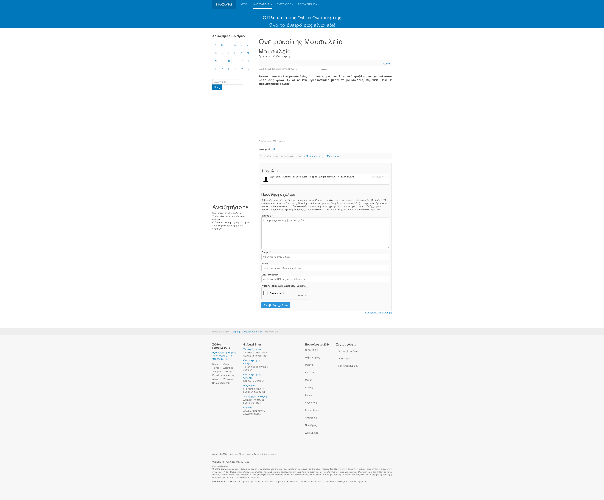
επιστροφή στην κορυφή (378, 312)
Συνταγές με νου (252, 349)
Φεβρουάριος (312, 357)
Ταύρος (216, 367)
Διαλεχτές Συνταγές (255, 396)
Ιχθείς (226, 382)
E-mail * (266, 263)
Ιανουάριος (311, 349)
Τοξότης (227, 371)
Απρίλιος (310, 372)
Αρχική (244, 4)
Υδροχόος (228, 379)
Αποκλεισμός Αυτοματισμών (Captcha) (284, 285)
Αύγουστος (311, 402)
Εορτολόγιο (284, 4)
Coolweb (247, 407)
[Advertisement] (325, 114)
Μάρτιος (310, 364)
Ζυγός (226, 363)
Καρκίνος (217, 375)
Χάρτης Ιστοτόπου (348, 351)
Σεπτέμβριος (312, 410)
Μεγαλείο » (334, 156)
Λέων (215, 379)
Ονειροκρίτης (261, 4)
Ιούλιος (309, 394)
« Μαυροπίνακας (313, 156)
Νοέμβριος (311, 425)
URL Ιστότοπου (270, 274)
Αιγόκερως (229, 375)
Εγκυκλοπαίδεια (307, 4)
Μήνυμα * (267, 215)
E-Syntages (249, 385)
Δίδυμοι (216, 371)
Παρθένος (217, 382)
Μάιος (308, 379)
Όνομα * (266, 252)
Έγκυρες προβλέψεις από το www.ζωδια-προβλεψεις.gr (224, 355)
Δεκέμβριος (311, 432)
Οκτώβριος (311, 417)
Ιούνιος (309, 387)
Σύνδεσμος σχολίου (380, 176)
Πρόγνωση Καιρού (348, 365)
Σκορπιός (228, 367)
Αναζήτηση (344, 358)
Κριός (215, 363)
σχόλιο (386, 63)
